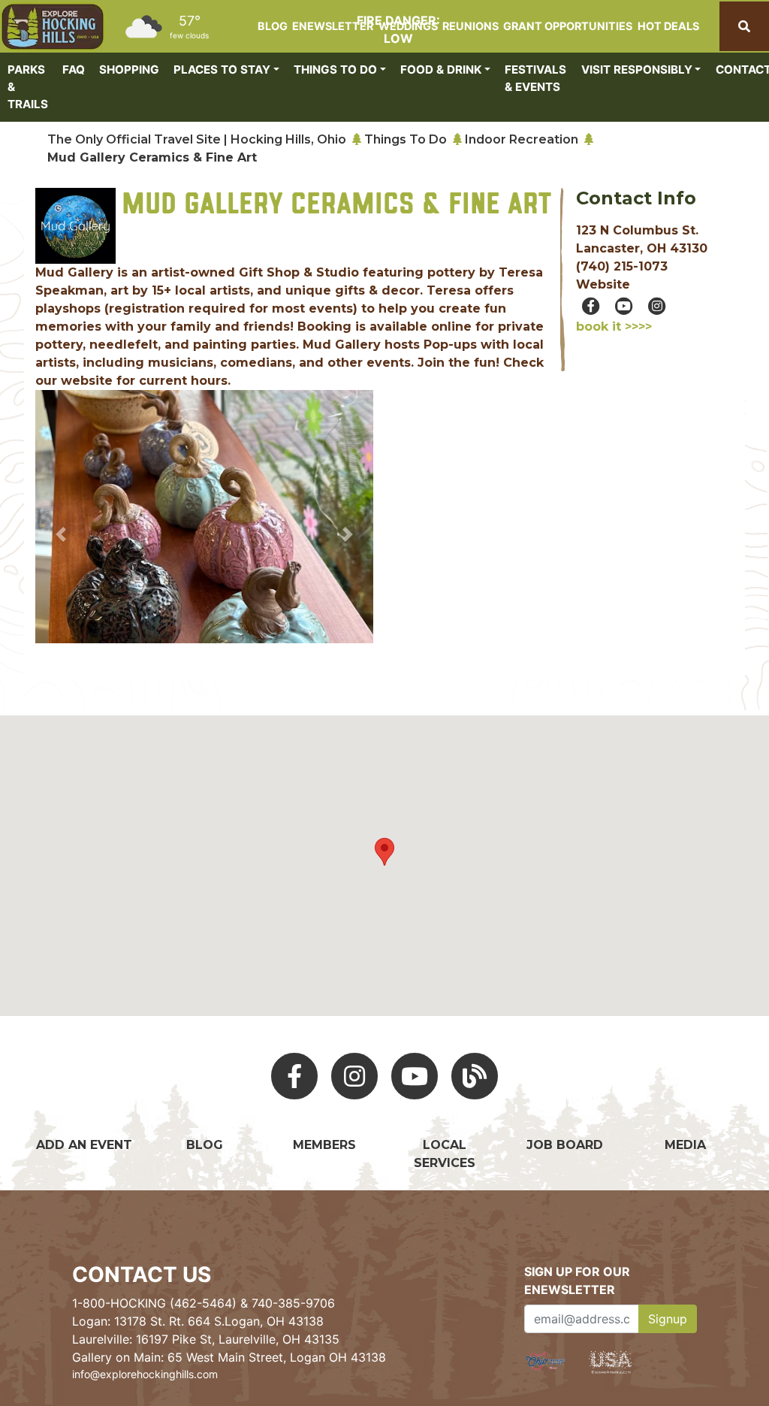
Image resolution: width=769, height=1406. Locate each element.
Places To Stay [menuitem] (221, 69)
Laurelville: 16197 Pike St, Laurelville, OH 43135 (205, 1339)
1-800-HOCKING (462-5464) (154, 1303)
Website (603, 284)
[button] (60, 535)
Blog (204, 1145)
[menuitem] (52, 26)
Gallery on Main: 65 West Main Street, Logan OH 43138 (229, 1357)
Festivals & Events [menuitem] (535, 78)
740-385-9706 (293, 1303)
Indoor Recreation (521, 139)
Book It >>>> (614, 326)
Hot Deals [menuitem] (668, 26)
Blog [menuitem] (273, 26)
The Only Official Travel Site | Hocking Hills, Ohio (196, 139)
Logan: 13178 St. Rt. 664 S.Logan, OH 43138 (198, 1321)
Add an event (84, 1145)
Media (685, 1145)
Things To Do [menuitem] (335, 69)
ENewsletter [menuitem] (332, 26)
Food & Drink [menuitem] (440, 69)
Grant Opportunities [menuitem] (567, 26)
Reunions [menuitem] (470, 26)
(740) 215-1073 (622, 266)
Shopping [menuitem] (129, 69)
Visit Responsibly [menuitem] (636, 69)
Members (324, 1145)
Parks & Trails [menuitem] (28, 86)
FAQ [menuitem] (73, 69)
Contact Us (141, 1274)
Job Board (564, 1145)
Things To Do (405, 139)
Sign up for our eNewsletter (577, 1280)
